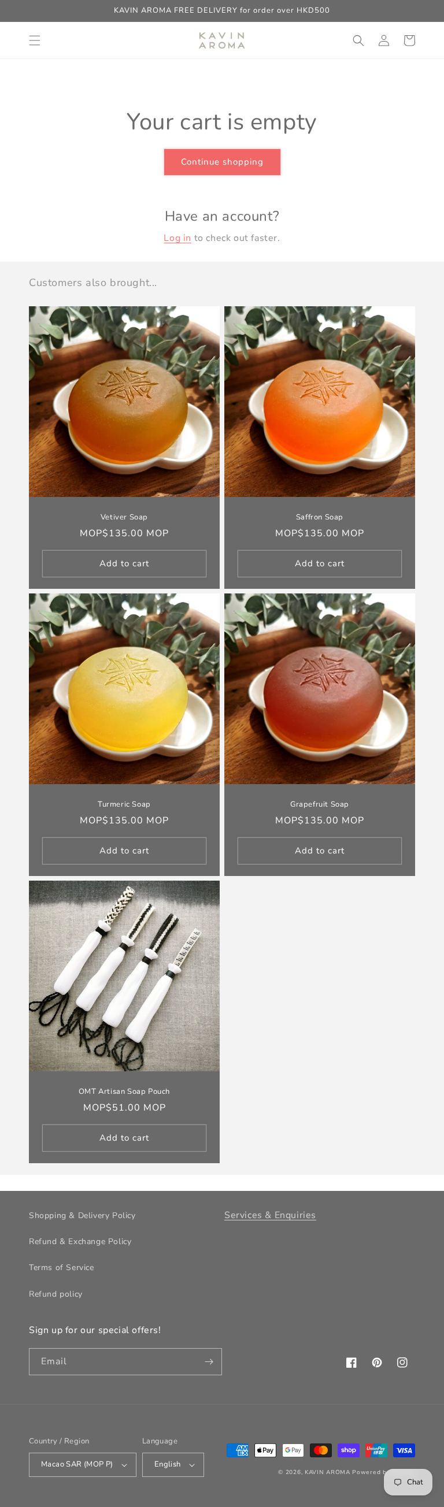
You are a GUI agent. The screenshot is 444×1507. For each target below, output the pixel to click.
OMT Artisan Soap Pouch (124, 1092)
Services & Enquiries (270, 1215)
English (167, 1464)
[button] (34, 40)
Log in (177, 238)
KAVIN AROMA (327, 1472)
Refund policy (56, 1294)
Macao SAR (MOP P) (77, 1464)
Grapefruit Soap (319, 805)
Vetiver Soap (124, 517)
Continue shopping (222, 162)
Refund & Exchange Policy (80, 1241)
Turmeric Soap (124, 805)
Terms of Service (61, 1267)
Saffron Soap (319, 517)
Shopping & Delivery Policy (82, 1215)
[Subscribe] (208, 1361)
